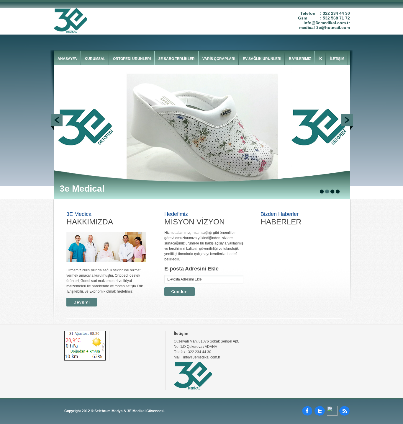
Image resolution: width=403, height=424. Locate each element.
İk (320, 59)
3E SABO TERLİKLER (176, 59)
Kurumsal (95, 59)
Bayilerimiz (300, 59)
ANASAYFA (67, 59)
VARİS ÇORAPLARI (218, 59)
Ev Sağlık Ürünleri (262, 59)
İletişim (337, 59)
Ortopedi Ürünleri (132, 59)
